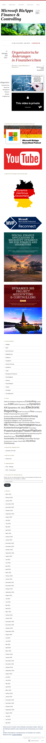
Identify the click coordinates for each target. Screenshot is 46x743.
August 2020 (9, 634)
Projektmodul (12, 433)
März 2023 (8, 533)
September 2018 (10, 709)
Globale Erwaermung (10, 414)
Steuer (13, 436)
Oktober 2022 (9, 549)
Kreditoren (8, 367)
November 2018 (10, 703)
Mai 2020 (8, 644)
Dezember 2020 (10, 621)
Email (19, 411)
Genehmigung (38, 411)
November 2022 (10, 546)
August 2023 (9, 517)
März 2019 (8, 690)
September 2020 (10, 631)
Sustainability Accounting (14, 439)
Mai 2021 (8, 605)
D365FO (16, 404)
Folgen (7, 485)
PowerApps (32, 428)
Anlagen (8, 344)
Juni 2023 (8, 523)
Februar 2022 (9, 576)
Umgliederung (5, 96)
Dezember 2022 (10, 543)
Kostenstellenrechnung (13, 419)
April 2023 (8, 530)
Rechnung (20, 433)
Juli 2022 (8, 559)
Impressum (8, 458)
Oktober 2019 (9, 667)
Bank (7, 347)
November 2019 (10, 664)
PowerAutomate (13, 430)
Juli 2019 (8, 677)
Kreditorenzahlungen (28, 418)
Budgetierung (9, 354)
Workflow (31, 441)
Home (4, 4)
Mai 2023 (8, 526)
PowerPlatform (9, 383)
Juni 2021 (8, 602)
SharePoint (7, 436)
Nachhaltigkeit (9, 377)
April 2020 (8, 647)
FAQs (37, 4)
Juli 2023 (8, 520)
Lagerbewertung (10, 422)
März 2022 (8, 572)
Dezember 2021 (10, 582)
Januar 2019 (9, 696)
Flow (32, 411)
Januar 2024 (9, 500)
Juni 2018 (8, 719)
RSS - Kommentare (11, 470)
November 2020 (10, 624)
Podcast (8, 380)
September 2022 (10, 553)
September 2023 (10, 513)
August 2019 (9, 673)
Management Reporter (11, 374)
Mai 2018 (8, 722)
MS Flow (9, 424)
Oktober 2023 (9, 510)
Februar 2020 (9, 654)
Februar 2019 (9, 693)
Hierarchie (6, 87)
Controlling (30, 401)
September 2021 (10, 592)
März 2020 (8, 651)
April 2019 (8, 687)
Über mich (12, 4)
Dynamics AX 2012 (17, 407)
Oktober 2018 (9, 706)
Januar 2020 (9, 657)
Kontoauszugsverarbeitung (12, 416)
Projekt (7, 387)
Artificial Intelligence (10, 401)
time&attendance (8, 441)
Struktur (7, 94)
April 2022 (8, 569)
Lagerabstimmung (27, 420)
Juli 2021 (8, 598)
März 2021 (8, 611)
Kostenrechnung (10, 364)
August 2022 (9, 556)
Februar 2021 (9, 615)
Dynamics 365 (24, 404)
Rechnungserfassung (31, 433)
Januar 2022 (9, 579)
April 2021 (8, 608)
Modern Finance (35, 422)
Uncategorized (9, 393)
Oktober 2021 (9, 589)
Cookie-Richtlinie (17, 734)
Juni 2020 (8, 641)
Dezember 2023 (10, 504)
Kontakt (21, 4)
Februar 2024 (9, 497)
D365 (11, 404)
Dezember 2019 (10, 660)
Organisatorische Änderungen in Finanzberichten (26, 56)
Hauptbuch (15, 67)
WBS (24, 441)
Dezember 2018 (10, 700)
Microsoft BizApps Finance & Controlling (17, 14)
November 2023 (10, 507)
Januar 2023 (9, 540)
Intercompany (21, 414)
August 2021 (9, 595)
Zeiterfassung (9, 443)
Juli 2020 (8, 638)
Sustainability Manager (32, 438)
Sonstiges (8, 390)
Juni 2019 (8, 680)
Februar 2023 (9, 536)
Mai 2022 (8, 566)
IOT (26, 414)
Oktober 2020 (9, 628)
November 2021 (10, 585)
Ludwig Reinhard (23, 65)
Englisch (30, 4)
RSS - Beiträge (9, 466)
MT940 (16, 425)
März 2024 (8, 494)
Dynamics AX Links (11, 450)
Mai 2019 (8, 683)
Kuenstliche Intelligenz (11, 420)
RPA (40, 433)
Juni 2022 (8, 562)
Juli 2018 (8, 716)
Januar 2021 (9, 618)
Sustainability (24, 435)
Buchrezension (9, 351)
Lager (7, 370)
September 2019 (10, 670)
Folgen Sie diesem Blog (13, 475)
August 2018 (9, 713)
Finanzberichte (5, 85)
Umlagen (15, 441)
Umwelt (20, 441)
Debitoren (8, 357)
